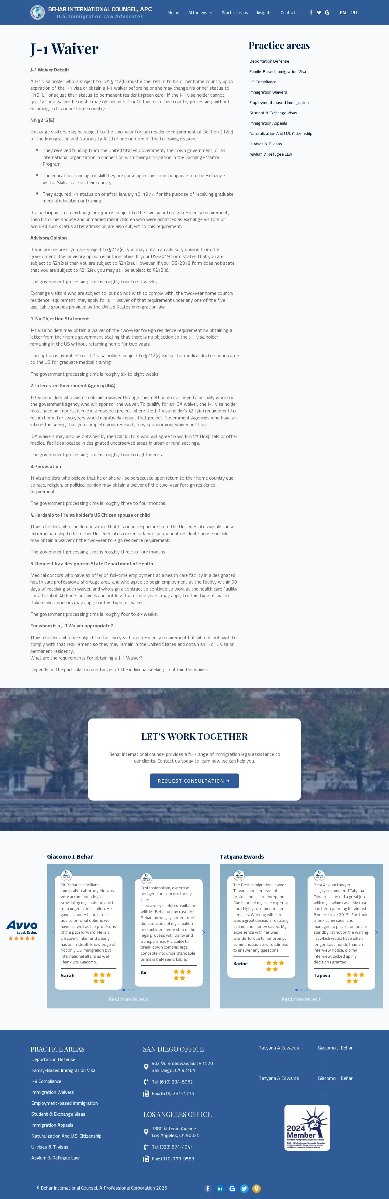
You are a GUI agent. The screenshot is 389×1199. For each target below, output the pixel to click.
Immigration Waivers (268, 92)
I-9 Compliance (263, 82)
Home (173, 12)
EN (343, 12)
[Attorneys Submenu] (212, 12)
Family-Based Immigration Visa (278, 71)
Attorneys (197, 12)
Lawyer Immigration (327, 1068)
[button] (203, 933)
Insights (264, 12)
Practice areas (235, 12)
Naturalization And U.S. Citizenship (281, 133)
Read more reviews (128, 999)
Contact (288, 12)
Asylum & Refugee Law (271, 154)
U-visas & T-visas (266, 144)
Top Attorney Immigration (278, 1068)
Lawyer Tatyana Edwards (272, 1061)
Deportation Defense (269, 61)
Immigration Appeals (268, 123)
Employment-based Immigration (279, 102)
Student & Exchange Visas (273, 113)
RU (354, 12)
